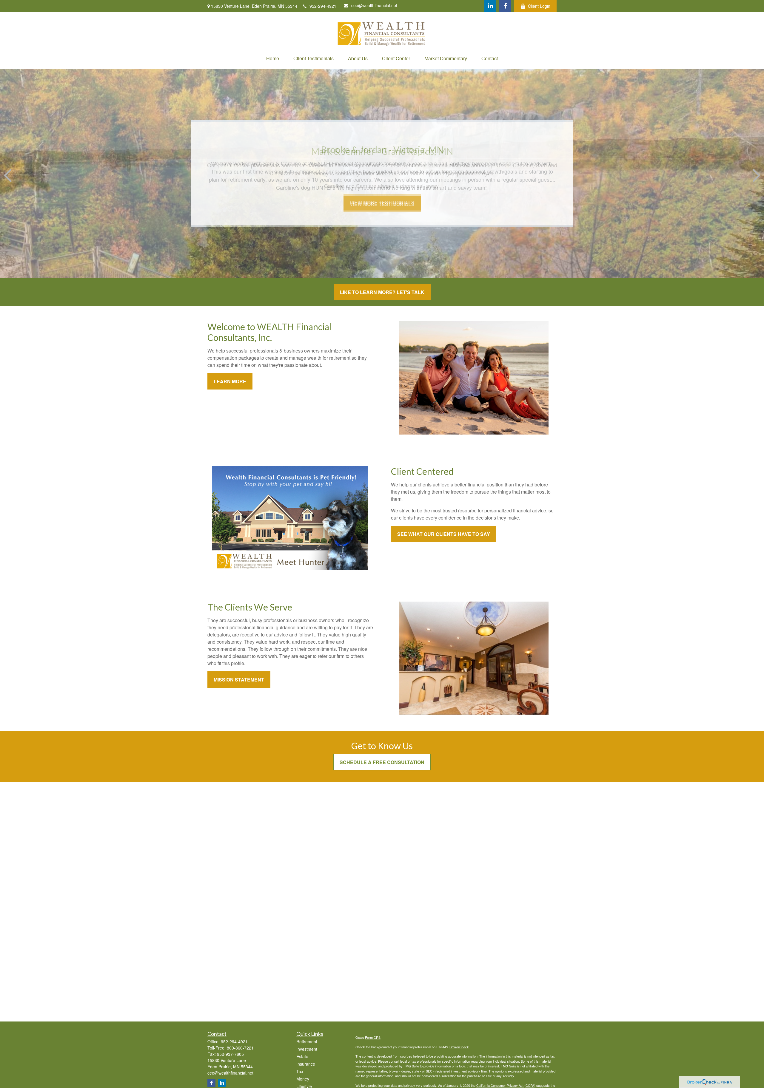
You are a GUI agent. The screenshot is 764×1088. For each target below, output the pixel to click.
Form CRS (373, 1037)
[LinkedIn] (490, 6)
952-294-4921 (322, 6)
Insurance (305, 1064)
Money (302, 1079)
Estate (302, 1056)
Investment (306, 1049)
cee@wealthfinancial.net (374, 5)
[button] (272, 58)
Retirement (306, 1041)
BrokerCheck (459, 1046)
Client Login (539, 6)
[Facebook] (505, 6)
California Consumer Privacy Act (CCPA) (505, 1085)
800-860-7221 (240, 1048)
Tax (299, 1071)
